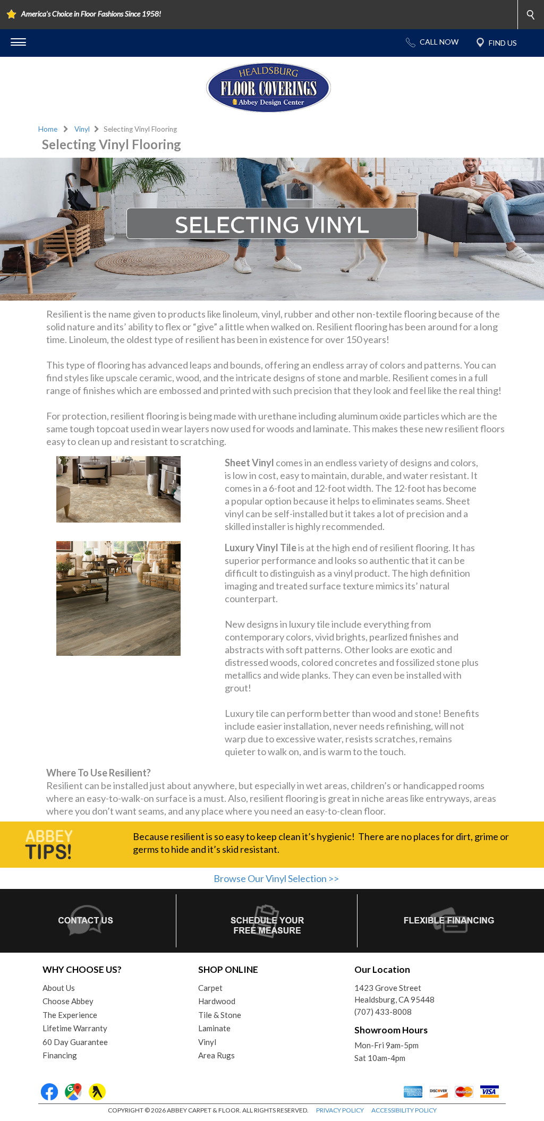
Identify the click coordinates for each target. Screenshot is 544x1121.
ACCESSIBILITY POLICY (404, 1110)
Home (47, 129)
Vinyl (82, 129)
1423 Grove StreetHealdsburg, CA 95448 (394, 994)
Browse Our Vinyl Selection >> (276, 878)
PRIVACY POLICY (340, 1110)
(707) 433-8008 (383, 1011)
